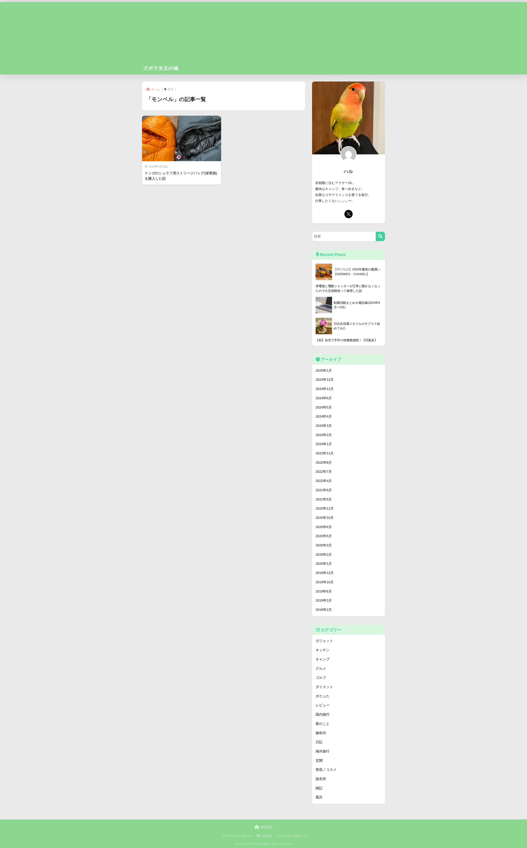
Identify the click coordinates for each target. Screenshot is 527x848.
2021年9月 (324, 490)
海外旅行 (323, 751)
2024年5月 (324, 407)
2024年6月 (324, 398)
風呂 (319, 797)
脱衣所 (321, 779)
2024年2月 (324, 435)
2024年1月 (324, 444)
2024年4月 (324, 416)
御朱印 (321, 733)
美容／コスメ (326, 770)
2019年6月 (324, 591)
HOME (266, 827)
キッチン (323, 650)
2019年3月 (324, 600)
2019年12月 (325, 573)
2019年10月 (325, 582)
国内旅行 (323, 714)
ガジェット (324, 641)
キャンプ (323, 659)
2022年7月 (324, 472)
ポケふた (323, 696)
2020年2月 (324, 555)
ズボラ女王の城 (160, 68)
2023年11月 (325, 453)
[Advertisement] (263, 31)
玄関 (319, 761)
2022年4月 (324, 481)
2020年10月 (325, 518)
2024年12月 (325, 380)
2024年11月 (325, 389)
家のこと (323, 724)
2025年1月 (324, 371)
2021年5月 (324, 499)
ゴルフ (321, 678)
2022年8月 (324, 463)
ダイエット (324, 687)
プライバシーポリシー (237, 836)
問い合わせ (264, 836)
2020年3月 (324, 545)
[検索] (380, 236)
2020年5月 (324, 536)
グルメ (321, 669)
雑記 (319, 788)
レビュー (323, 705)
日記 (319, 742)
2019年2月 (324, 610)
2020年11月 (325, 508)
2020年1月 (324, 564)
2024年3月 (324, 426)
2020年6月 (324, 527)
